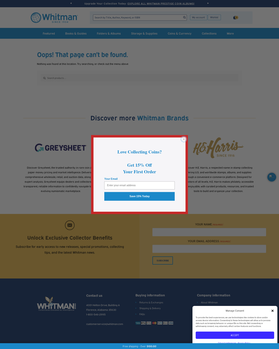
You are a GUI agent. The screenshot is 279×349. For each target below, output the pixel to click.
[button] (272, 310)
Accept (235, 335)
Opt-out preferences (227, 342)
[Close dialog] (184, 139)
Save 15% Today (139, 196)
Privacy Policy (244, 342)
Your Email (111, 178)
